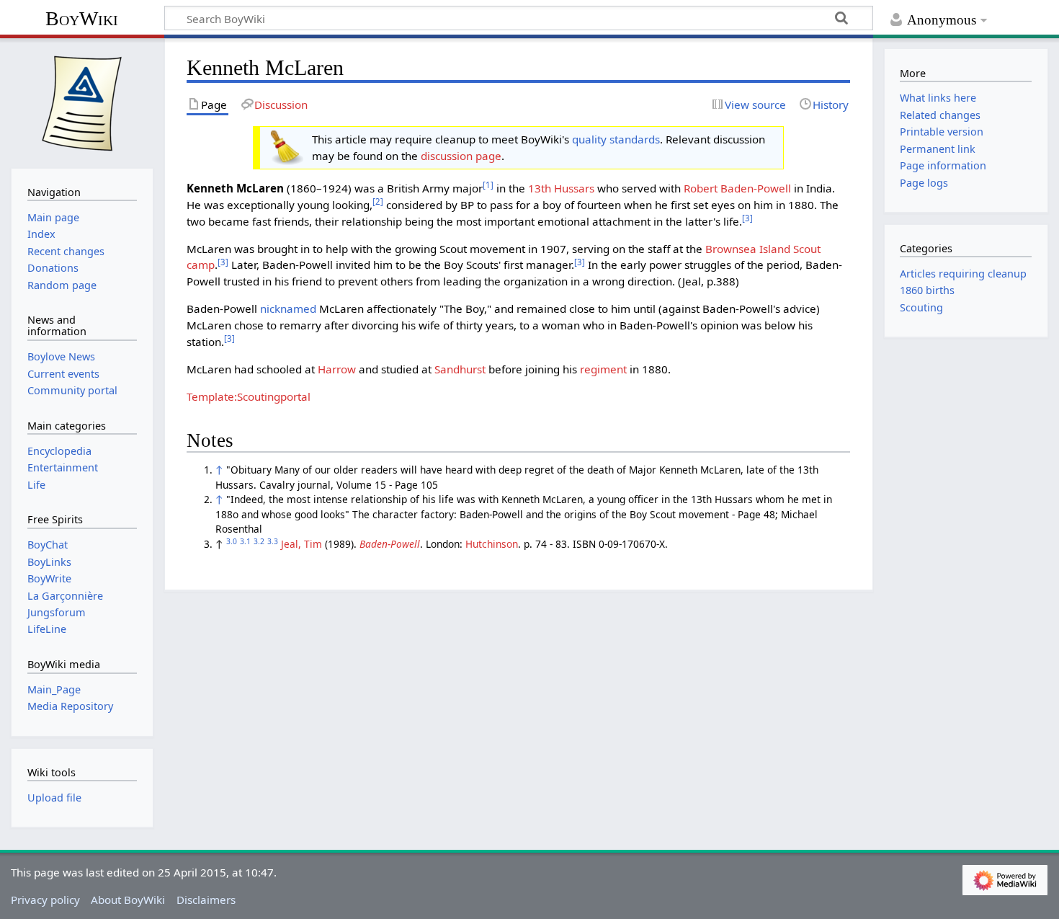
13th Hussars (561, 188)
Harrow (337, 369)
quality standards (616, 139)
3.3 (272, 541)
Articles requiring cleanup (963, 273)
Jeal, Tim (301, 544)
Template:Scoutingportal (248, 396)
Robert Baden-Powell (737, 188)
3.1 (245, 541)
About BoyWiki (128, 899)
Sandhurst (460, 369)
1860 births (927, 290)
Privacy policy (45, 899)
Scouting (921, 307)
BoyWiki (81, 18)
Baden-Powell (389, 544)
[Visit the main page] (82, 101)
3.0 (231, 541)
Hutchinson (491, 544)
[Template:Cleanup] (285, 146)
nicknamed (288, 308)
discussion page (461, 155)
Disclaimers (206, 899)
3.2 (259, 541)
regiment (603, 369)
